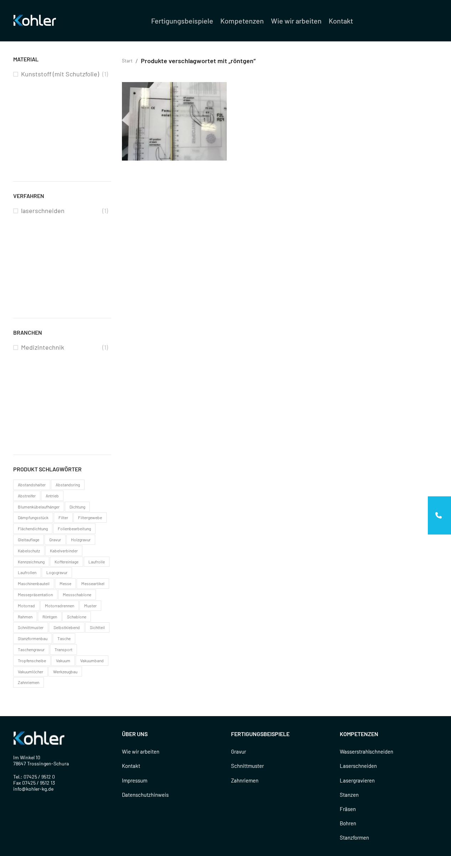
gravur (55, 539)
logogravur (56, 572)
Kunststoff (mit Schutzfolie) (60, 74)
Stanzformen (354, 837)
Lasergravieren (357, 780)
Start (127, 61)
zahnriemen (28, 682)
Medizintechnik (42, 347)
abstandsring (68, 484)
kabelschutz (29, 550)
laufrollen (27, 572)
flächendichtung (33, 528)
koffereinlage (66, 561)
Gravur (238, 751)
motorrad (26, 605)
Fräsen (348, 809)
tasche (64, 638)
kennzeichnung (31, 561)
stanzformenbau (32, 638)
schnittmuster (30, 627)
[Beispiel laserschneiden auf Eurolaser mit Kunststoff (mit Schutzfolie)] (174, 121)
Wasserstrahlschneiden (366, 751)
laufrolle (96, 561)
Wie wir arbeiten (140, 751)
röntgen (49, 616)
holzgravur (81, 539)
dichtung (77, 506)
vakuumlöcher (30, 671)
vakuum (63, 660)
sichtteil (97, 627)
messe (65, 583)
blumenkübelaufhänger (39, 506)
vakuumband (92, 660)
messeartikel (92, 583)
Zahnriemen (244, 780)
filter (63, 517)
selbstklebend (66, 627)
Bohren (348, 823)
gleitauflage (28, 539)
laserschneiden (43, 210)
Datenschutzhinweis (145, 794)
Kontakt (131, 766)
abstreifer (27, 495)
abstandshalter (32, 484)
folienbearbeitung (74, 528)
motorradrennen (59, 605)
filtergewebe (90, 517)
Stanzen (349, 794)
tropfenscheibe (32, 660)
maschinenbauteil (34, 583)
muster (90, 605)
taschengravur (31, 649)
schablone (76, 616)
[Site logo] (36, 20)
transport (63, 649)
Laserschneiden (358, 766)
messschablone (77, 594)
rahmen (25, 616)
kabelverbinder (64, 550)
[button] (439, 515)
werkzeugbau (65, 671)
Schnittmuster (247, 766)
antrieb (52, 495)
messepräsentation (35, 594)
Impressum (134, 780)
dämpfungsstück (33, 517)
